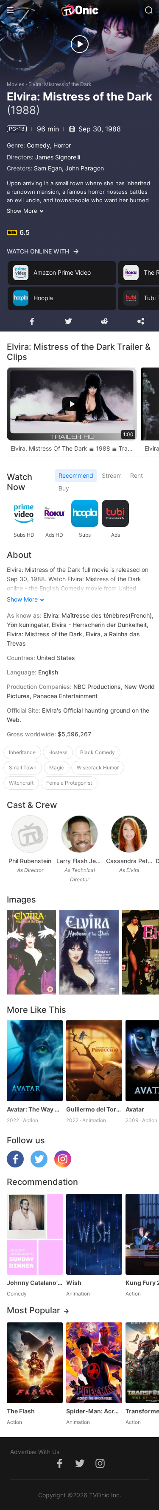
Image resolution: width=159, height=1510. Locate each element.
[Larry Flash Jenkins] (79, 834)
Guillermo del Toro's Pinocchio (94, 1109)
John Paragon (84, 168)
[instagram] (62, 1165)
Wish (73, 1282)
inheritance (22, 752)
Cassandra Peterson (129, 860)
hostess (57, 752)
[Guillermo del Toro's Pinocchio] (94, 1060)
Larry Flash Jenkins (79, 860)
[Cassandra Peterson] (129, 834)
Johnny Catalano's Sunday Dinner (35, 1282)
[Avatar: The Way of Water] (35, 1060)
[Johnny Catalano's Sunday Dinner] (35, 1234)
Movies (15, 84)
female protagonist (69, 783)
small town (22, 767)
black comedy (97, 752)
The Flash (21, 1411)
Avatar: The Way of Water (35, 1109)
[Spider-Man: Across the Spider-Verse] (94, 1362)
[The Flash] (35, 1362)
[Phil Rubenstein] (29, 834)
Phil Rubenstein (29, 860)
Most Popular (33, 1310)
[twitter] (39, 1165)
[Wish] (94, 1234)
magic (56, 767)
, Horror (60, 145)
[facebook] (15, 1165)
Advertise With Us (34, 1451)
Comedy (38, 145)
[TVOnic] (79, 10)
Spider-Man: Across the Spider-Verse (94, 1411)
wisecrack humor (98, 767)
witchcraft (21, 783)
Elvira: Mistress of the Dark (60, 84)
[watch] (80, 44)
